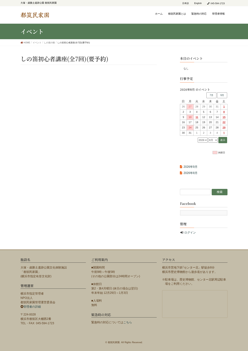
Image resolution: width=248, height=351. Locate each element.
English (198, 3)
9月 (222, 95)
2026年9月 (191, 166)
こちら (127, 322)
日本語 (185, 3)
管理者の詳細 (32, 306)
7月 (211, 95)
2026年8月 (191, 172)
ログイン (190, 232)
